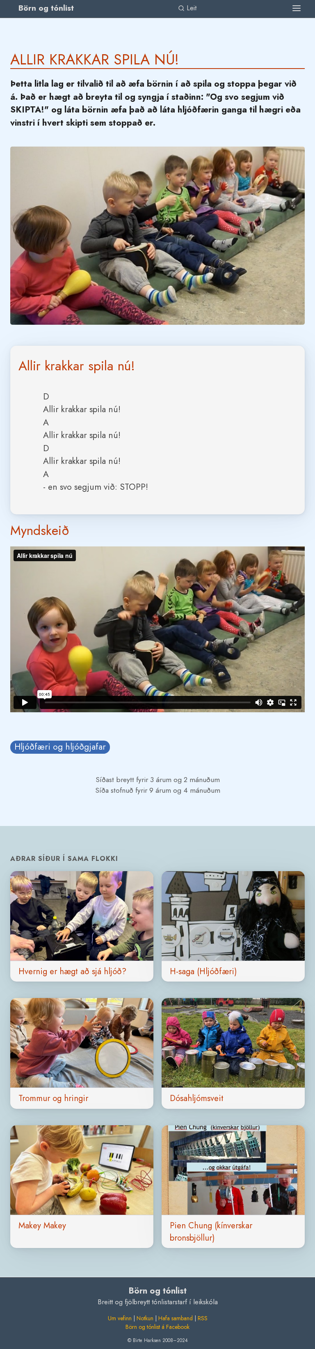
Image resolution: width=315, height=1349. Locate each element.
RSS (203, 1318)
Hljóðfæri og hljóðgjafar (60, 747)
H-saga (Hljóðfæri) (203, 971)
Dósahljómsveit (197, 1098)
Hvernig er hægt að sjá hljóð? (72, 971)
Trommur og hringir (53, 1098)
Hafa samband (175, 1318)
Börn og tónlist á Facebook (157, 1327)
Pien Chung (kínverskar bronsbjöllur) (211, 1231)
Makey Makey (42, 1225)
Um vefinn (120, 1318)
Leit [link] (190, 8)
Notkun (145, 1318)
